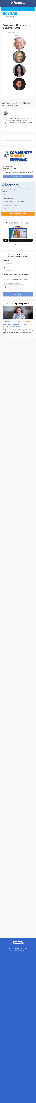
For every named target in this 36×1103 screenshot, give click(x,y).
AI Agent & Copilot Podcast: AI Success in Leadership (15, 325)
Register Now (18, 176)
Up (5, 120)
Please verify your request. (12, 283)
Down (5, 126)
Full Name (6, 260)
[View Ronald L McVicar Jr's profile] (6, 113)
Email (5, 267)
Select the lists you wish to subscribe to (16, 274)
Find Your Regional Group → (18, 213)
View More (18, 245)
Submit (18, 294)
